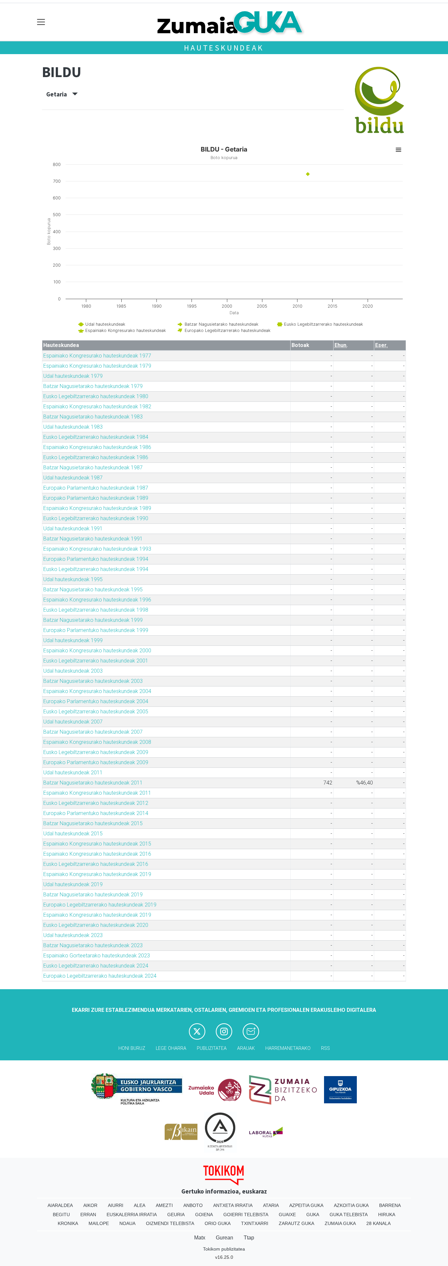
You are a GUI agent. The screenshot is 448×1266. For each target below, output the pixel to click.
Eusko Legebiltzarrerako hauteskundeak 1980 (95, 396)
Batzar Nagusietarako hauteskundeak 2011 (93, 783)
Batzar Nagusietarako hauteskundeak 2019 (93, 894)
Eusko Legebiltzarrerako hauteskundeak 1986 (95, 457)
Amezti (164, 1205)
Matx (199, 1237)
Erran (88, 1214)
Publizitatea (212, 1048)
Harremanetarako (288, 1048)
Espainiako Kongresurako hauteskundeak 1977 (97, 356)
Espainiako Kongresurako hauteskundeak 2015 (97, 844)
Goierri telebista (245, 1214)
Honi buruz (131, 1048)
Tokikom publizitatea (224, 1249)
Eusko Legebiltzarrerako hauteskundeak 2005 (95, 711)
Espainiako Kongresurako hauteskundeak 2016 (97, 854)
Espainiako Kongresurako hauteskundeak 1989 (97, 508)
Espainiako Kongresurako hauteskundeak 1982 (97, 406)
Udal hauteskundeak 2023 (73, 935)
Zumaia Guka (340, 1223)
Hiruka (386, 1214)
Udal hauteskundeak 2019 (73, 884)
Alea (139, 1205)
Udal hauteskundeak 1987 (73, 478)
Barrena (390, 1205)
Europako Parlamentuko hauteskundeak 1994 (95, 559)
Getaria (59, 94)
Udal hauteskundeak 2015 (73, 833)
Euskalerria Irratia (132, 1214)
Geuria (176, 1214)
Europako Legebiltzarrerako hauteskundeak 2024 (99, 976)
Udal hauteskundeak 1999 (73, 640)
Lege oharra (171, 1048)
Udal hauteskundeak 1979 (73, 376)
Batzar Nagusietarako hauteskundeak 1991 (93, 539)
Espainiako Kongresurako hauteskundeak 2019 (97, 874)
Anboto (193, 1205)
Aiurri (115, 1205)
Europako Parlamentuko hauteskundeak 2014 (95, 813)
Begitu (61, 1214)
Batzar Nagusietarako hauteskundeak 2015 (93, 823)
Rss (325, 1048)
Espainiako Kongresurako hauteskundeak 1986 (97, 447)
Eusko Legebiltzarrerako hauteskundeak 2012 (95, 803)
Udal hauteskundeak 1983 (73, 427)
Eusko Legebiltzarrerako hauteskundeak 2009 (95, 752)
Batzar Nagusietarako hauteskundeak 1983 (93, 417)
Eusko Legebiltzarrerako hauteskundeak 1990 (95, 518)
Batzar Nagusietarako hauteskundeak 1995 (93, 589)
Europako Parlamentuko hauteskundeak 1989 (95, 498)
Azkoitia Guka (351, 1205)
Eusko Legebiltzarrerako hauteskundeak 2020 (95, 925)
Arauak (246, 1048)
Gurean (224, 1237)
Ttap (249, 1237)
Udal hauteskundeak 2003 (73, 671)
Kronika (68, 1223)
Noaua (127, 1223)
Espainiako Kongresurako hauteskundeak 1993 (97, 549)
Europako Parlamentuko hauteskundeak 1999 (95, 630)
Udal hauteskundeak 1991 (73, 528)
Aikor (90, 1205)
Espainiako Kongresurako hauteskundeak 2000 (97, 650)
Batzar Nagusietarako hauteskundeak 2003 (93, 681)
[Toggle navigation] (41, 22)
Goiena (204, 1214)
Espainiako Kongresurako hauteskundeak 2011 (97, 793)
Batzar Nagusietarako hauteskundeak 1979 (93, 386)
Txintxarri (254, 1223)
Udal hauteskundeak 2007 (73, 722)
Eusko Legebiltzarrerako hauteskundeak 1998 (95, 610)
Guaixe (287, 1214)
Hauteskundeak (224, 48)
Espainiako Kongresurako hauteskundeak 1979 (97, 366)
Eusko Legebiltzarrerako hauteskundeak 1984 (95, 437)
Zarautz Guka (296, 1223)
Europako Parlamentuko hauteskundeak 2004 (95, 701)
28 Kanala (378, 1223)
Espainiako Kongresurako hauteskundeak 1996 (97, 600)
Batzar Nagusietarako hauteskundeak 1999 (93, 620)
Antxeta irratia (233, 1205)
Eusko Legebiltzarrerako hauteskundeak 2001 (95, 661)
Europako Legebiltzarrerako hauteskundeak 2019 (99, 905)
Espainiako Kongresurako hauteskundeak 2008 (97, 742)
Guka (312, 1214)
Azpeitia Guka (306, 1205)
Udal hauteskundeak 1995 (73, 579)
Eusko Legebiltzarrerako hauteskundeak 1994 (95, 569)
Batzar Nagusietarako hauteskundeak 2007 (93, 732)
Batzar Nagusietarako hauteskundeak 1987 (93, 467)
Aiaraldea (60, 1205)
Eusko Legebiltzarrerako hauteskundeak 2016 (95, 864)
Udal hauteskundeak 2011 (73, 772)
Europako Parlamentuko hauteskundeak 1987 (95, 488)
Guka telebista (349, 1214)
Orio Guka (218, 1223)
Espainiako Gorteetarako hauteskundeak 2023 (96, 955)
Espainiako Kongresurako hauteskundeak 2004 (97, 691)
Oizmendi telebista (170, 1223)
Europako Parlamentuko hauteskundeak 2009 (95, 762)
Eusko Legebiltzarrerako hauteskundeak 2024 (95, 966)
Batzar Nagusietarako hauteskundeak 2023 (93, 945)
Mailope (99, 1223)
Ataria (271, 1205)
